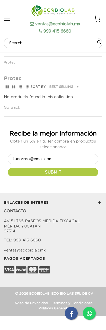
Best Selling (61, 87)
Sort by (38, 87)
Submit (53, 172)
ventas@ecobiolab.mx (57, 24)
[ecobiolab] (53, 11)
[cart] (97, 19)
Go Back (12, 107)
